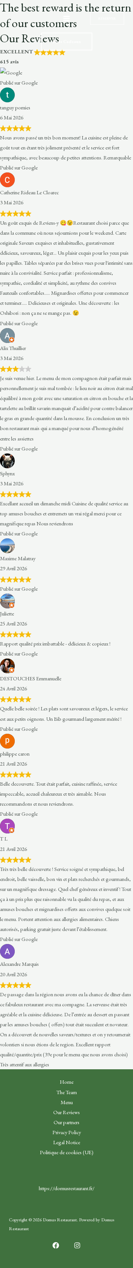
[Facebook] (55, 1245)
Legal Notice (66, 1142)
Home (67, 1081)
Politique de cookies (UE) (66, 1152)
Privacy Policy (66, 1132)
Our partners (66, 1122)
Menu (67, 1102)
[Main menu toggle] (66, 18)
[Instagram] (77, 1245)
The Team (67, 1092)
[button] (107, 18)
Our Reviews (66, 1112)
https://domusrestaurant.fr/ (67, 1188)
